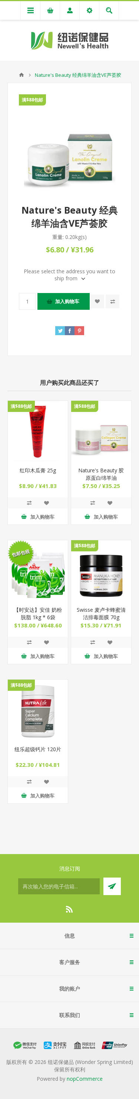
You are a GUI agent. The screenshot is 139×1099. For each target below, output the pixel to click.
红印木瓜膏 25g (38, 470)
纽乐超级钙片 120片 (37, 749)
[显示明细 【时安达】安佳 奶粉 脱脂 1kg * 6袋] (38, 570)
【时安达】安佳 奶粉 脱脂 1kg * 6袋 (38, 613)
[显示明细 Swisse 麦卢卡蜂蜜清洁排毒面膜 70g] (101, 570)
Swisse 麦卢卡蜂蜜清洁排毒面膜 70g (101, 613)
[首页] (21, 75)
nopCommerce (85, 1078)
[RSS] (70, 909)
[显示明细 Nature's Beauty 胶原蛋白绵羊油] (101, 431)
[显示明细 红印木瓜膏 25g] (38, 431)
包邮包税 (20, 553)
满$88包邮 (32, 100)
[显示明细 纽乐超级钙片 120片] (38, 710)
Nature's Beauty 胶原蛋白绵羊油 (101, 474)
